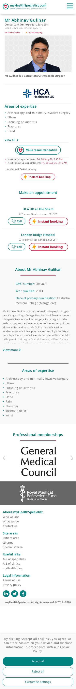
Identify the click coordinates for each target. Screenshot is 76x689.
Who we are (11, 517)
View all (10, 140)
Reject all (38, 671)
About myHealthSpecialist (23, 512)
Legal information (16, 575)
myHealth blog (12, 568)
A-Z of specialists (14, 559)
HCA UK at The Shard (38, 209)
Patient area (11, 538)
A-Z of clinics (11, 563)
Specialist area (13, 547)
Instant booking (35, 32)
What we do (11, 521)
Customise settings (38, 682)
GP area (8, 542)
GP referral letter (12, 32)
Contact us (10, 526)
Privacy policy (12, 585)
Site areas (10, 533)
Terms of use (11, 580)
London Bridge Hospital (38, 235)
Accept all (38, 661)
